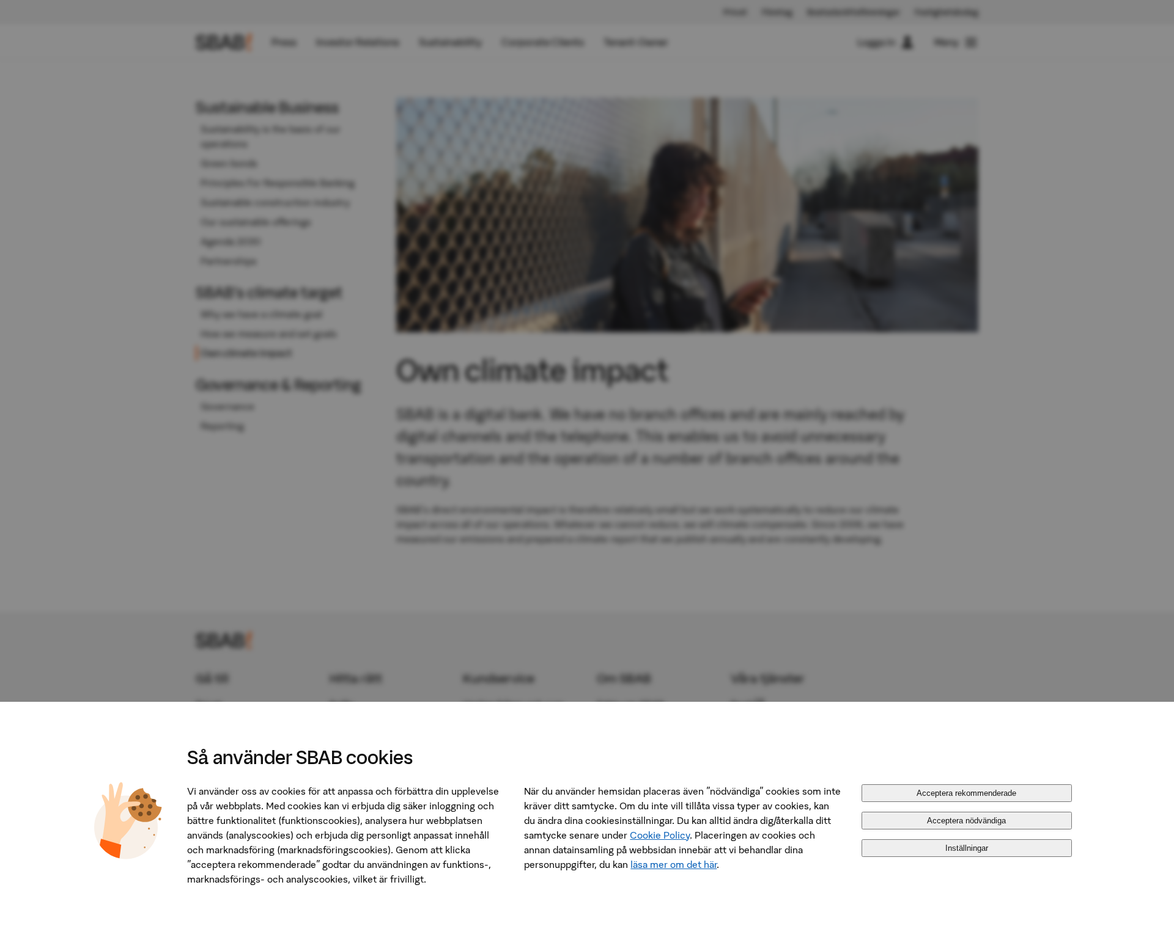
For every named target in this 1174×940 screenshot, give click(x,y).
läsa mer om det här (673, 864)
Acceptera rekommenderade (966, 793)
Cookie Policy (660, 835)
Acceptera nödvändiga (966, 820)
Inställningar (966, 848)
